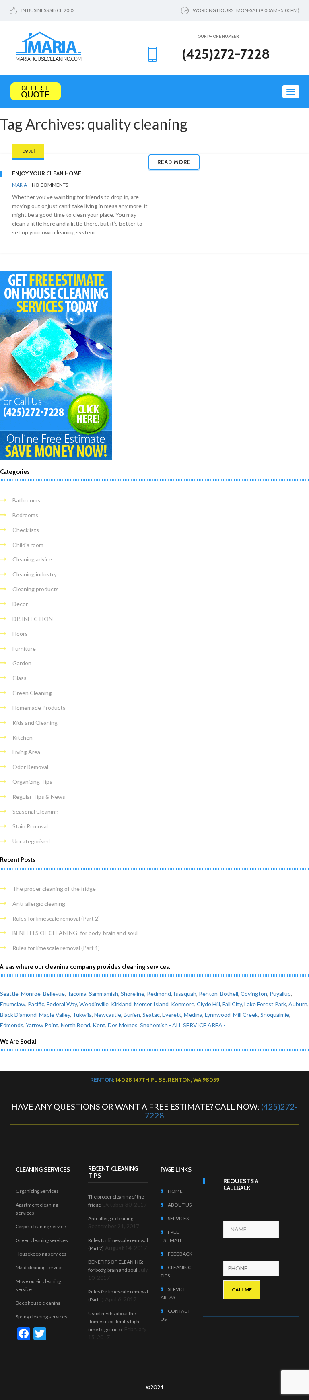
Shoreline (132, 993)
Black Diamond (18, 1014)
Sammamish (103, 993)
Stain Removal (30, 826)
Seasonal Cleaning (35, 811)
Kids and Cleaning (35, 722)
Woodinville (94, 1004)
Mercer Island (151, 1004)
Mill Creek (245, 1014)
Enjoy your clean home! (47, 173)
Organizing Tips (32, 781)
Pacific (36, 1004)
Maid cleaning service (39, 1267)
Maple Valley (54, 1014)
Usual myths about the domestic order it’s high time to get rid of (113, 1321)
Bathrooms (26, 500)
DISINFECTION (32, 618)
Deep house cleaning (38, 1303)
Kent (99, 1025)
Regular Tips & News (38, 796)
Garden (21, 663)
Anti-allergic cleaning (38, 903)
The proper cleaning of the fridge (54, 888)
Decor (20, 603)
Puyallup (280, 993)
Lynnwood (218, 1014)
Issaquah (184, 993)
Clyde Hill (208, 1004)
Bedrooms (25, 515)
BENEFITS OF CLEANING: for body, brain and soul (75, 932)
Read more (174, 162)
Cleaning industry (34, 574)
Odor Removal (30, 766)
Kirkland (121, 1004)
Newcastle (107, 1014)
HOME (175, 1191)
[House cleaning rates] (154, 91)
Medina (193, 1014)
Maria (19, 185)
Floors (20, 633)
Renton (208, 993)
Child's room (27, 544)
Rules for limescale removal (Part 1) (56, 947)
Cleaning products (35, 589)
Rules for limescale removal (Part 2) (56, 918)
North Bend (75, 1025)
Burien (132, 1014)
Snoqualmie (274, 1014)
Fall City (232, 1004)
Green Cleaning (32, 692)
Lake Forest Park (265, 1004)
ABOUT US (180, 1205)
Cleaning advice (32, 559)
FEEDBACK (180, 1254)
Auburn (297, 1004)
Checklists (25, 529)
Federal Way (62, 1004)
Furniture (24, 648)
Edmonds (11, 1025)
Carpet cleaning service (41, 1226)
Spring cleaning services (41, 1317)
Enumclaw (12, 1004)
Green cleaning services (42, 1240)
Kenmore (182, 1004)
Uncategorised (31, 841)
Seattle (9, 993)
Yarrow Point (42, 1025)
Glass (19, 677)
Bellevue (54, 993)
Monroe (31, 993)
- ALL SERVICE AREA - (197, 1025)
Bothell (229, 993)
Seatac (151, 1014)
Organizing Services (37, 1191)
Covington (254, 993)
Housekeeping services (41, 1254)
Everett (171, 1014)
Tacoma (77, 993)
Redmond (159, 993)
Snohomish (154, 1025)
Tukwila (82, 1014)
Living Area (26, 751)
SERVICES (178, 1218)
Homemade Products (39, 707)
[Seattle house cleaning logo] (49, 45)
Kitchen (22, 737)
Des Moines (123, 1025)
